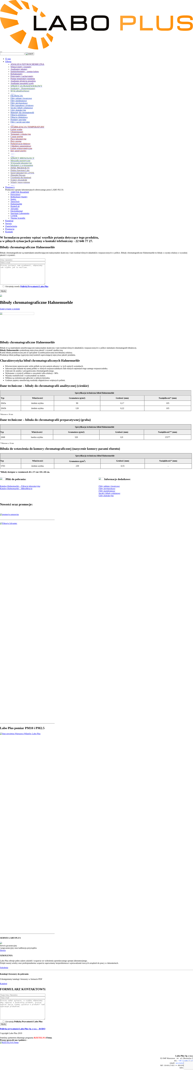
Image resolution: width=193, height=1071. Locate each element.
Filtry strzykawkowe (107, 488)
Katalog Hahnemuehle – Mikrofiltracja (16, 488)
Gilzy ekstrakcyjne (106, 496)
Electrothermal (17, 211)
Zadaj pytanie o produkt (10, 309)
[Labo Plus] (96, 49)
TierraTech (15, 201)
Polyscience (15, 194)
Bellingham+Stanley (19, 197)
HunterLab (15, 206)
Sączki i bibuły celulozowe (109, 493)
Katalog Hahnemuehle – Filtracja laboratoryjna (20, 486)
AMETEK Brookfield (20, 192)
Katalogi (3, 983)
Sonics (13, 199)
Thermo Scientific (18, 218)
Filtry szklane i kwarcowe (109, 486)
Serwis (3, 950)
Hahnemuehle (16, 204)
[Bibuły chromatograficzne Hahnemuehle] (17, 314)
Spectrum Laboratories (20, 213)
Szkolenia (4, 967)
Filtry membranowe (107, 491)
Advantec (15, 209)
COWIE (14, 216)
